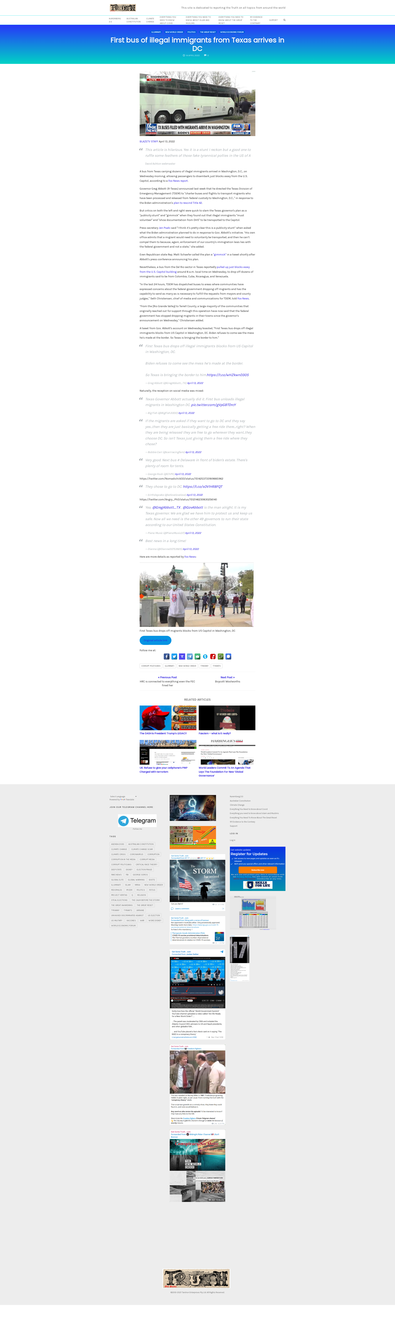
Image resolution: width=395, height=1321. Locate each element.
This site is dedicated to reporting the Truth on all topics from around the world (233, 7)
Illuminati (156, 32)
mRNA (137, 885)
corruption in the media (123, 859)
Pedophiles (116, 890)
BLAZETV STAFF (149, 141)
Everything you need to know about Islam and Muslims (198, 20)
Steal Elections (119, 900)
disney (129, 869)
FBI (127, 875)
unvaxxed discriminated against (127, 915)
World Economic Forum (232, 32)
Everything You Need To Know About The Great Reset (231, 20)
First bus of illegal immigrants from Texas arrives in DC (197, 44)
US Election (154, 915)
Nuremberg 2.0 (115, 20)
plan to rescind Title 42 (188, 203)
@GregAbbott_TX (166, 507)
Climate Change (150, 20)
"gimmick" (219, 254)
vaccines (131, 920)
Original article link (155, 640)
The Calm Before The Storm (146, 900)
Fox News (243, 298)
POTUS (152, 890)
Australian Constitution (134, 20)
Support (273, 20)
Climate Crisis (118, 854)
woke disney (155, 920)
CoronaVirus (136, 854)
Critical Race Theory (146, 864)
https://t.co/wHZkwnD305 (227, 375)
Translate (130, 799)
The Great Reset (208, 32)
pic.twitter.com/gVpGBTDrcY (213, 405)
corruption (153, 854)
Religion (141, 895)
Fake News (116, 875)
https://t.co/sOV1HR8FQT (202, 487)
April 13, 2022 (195, 383)
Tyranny (204, 666)
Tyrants (217, 666)
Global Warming (136, 880)
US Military (116, 920)
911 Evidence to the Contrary (256, 20)
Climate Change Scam (142, 849)
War (142, 920)
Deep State (116, 869)
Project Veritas (119, 895)
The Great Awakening (122, 905)
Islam (128, 885)
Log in (232, 840)
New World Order (174, 32)
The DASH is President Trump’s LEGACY (163, 733)
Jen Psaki (165, 228)
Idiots (152, 880)
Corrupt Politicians (150, 666)
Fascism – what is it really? (215, 733)
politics (141, 890)
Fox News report (178, 180)
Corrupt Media (147, 859)
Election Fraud (144, 869)
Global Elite (117, 880)
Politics (191, 32)
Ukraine (140, 910)
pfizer (129, 890)
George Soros (140, 875)
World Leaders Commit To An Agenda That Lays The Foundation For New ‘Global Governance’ (225, 771)
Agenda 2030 (117, 844)
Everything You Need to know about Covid (168, 20)
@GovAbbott (193, 507)
